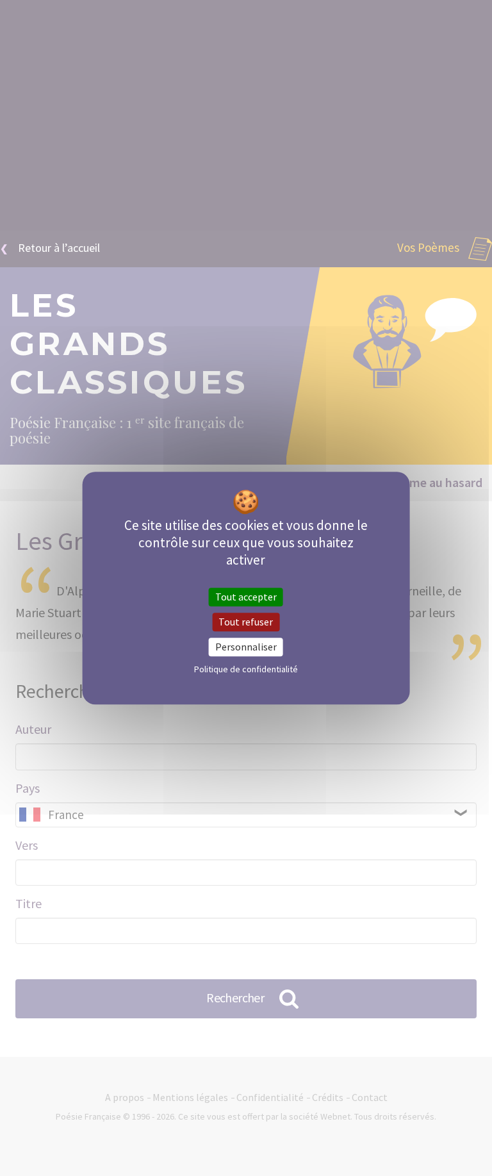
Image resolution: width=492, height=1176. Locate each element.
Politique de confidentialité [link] (246, 669)
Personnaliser (246, 646)
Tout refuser (245, 621)
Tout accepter (246, 596)
